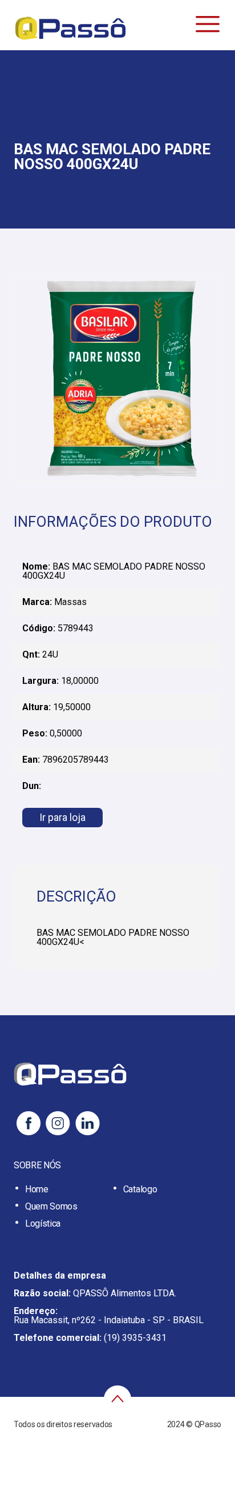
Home (36, 1189)
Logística (42, 1223)
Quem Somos (51, 1206)
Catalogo (140, 1189)
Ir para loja (62, 817)
